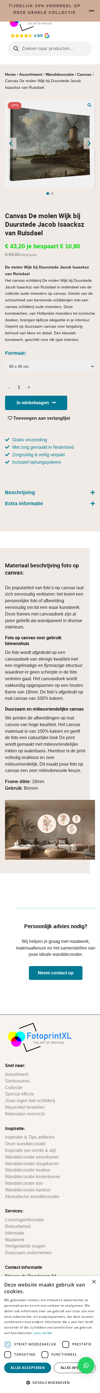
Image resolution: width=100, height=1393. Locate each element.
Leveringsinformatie (24, 1219)
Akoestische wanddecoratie (32, 1196)
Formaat (15, 353)
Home (10, 74)
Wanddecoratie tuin (24, 1183)
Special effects (19, 1094)
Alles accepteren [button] (28, 1367)
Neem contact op (56, 973)
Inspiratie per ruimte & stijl (30, 1150)
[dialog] (50, 1334)
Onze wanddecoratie (25, 1143)
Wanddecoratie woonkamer (32, 1157)
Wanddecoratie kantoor (28, 1190)
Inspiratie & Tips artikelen (30, 1137)
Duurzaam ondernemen (28, 1252)
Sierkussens (17, 1081)
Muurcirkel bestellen (25, 1107)
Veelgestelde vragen (25, 1246)
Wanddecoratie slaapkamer (32, 1163)
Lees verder (43, 1333)
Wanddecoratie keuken (27, 1170)
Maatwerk (14, 1239)
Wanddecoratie (60, 74)
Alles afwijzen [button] (75, 1367)
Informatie (14, 1233)
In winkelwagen (33, 402)
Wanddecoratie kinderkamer (32, 1176)
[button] (89, 105)
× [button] (94, 1282)
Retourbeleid (18, 1226)
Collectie (13, 1087)
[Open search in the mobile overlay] (50, 48)
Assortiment (30, 74)
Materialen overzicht (25, 1114)
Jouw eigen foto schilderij (30, 1100)
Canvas (84, 74)
